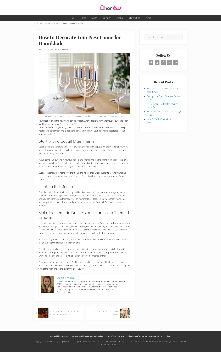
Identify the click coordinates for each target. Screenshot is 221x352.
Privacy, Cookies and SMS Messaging (87, 336)
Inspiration (44, 23)
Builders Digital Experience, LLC (122, 341)
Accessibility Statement (60, 336)
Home (36, 23)
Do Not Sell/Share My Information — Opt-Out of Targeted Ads (144, 336)
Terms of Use (110, 336)
